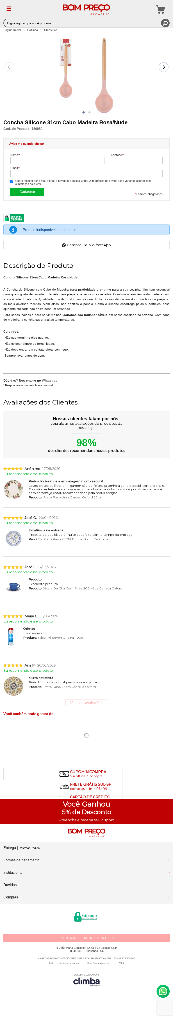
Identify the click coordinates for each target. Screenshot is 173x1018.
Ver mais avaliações (86, 703)
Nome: (15, 155)
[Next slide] (163, 67)
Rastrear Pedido (29, 848)
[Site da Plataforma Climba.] (86, 980)
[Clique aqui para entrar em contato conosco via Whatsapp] (163, 991)
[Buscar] (165, 23)
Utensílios (50, 30)
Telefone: (117, 155)
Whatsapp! (50, 380)
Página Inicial (12, 30)
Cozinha (33, 30)
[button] (83, 112)
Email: (15, 168)
